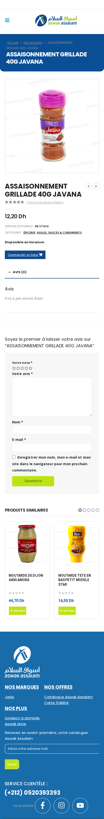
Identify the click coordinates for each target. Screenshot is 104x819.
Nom (17, 422)
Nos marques (22, 687)
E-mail (19, 439)
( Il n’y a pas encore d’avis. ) (45, 202)
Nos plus (16, 708)
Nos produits (32, 43)
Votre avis (22, 373)
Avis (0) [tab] (19, 272)
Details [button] (19, 611)
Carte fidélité (56, 702)
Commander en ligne (23, 255)
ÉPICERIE (29, 232)
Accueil (12, 43)
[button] (80, 510)
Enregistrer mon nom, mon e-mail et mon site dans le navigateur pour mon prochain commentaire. (51, 463)
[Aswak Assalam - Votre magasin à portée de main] (56, 20)
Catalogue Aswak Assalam (68, 696)
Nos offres (58, 687)
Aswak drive (15, 723)
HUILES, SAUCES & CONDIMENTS (59, 232)
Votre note (22, 362)
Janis (9, 696)
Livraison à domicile (22, 718)
